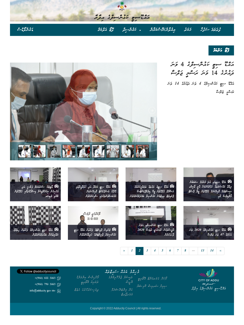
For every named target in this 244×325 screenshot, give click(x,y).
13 (202, 250)
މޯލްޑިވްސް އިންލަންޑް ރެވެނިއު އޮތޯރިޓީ (87, 280)
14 (212, 250)
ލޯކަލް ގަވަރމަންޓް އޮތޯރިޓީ (152, 278)
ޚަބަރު (188, 29)
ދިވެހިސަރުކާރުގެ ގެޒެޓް (86, 289)
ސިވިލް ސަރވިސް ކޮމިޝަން (152, 286)
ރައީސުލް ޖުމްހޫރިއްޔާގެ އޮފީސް (120, 280)
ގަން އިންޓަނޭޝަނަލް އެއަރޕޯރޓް (122, 292)
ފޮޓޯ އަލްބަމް (105, 29)
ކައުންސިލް (131, 29)
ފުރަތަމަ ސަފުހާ (210, 29)
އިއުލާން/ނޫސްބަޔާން (162, 29)
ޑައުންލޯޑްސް (25, 29)
